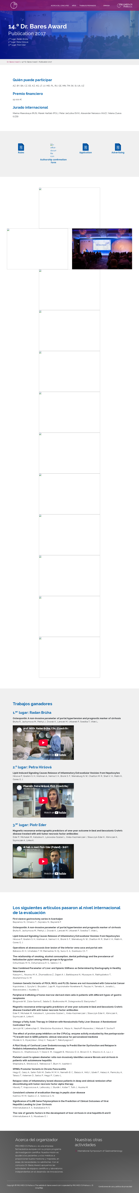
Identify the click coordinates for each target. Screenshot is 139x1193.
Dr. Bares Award (13, 62)
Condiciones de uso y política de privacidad (115, 1187)
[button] (69, 208)
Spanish (106, 6)
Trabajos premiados (87, 6)
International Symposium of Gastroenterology (100, 1151)
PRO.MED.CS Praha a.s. (26, 1146)
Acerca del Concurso (60, 6)
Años (74, 6)
